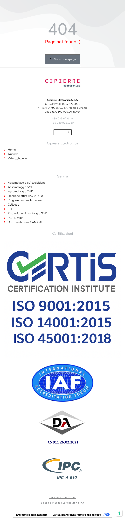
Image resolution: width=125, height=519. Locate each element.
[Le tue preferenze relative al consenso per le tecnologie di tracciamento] (119, 513)
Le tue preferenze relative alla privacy (77, 514)
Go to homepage (65, 59)
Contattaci (61, 132)
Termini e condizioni (62, 497)
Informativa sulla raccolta (31, 514)
